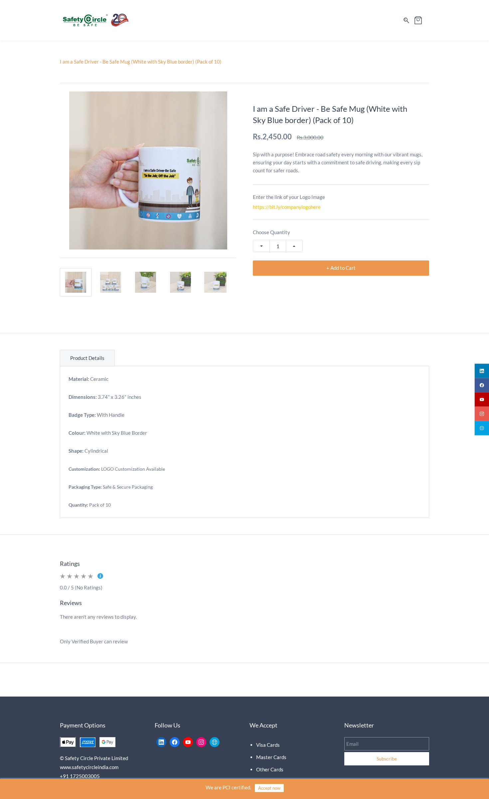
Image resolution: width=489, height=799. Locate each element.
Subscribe (387, 758)
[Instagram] (201, 742)
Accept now (269, 788)
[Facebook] (175, 742)
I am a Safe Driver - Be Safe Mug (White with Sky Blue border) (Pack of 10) (141, 62)
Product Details (87, 358)
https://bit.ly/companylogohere (287, 207)
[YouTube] (188, 742)
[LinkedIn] (161, 742)
